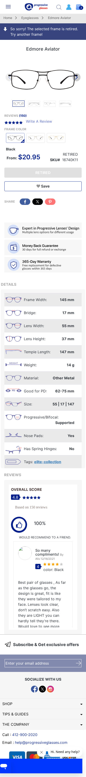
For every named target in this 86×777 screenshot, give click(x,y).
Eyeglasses (30, 18)
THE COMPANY (15, 724)
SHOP (7, 703)
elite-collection (47, 461)
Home (7, 18)
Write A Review (39, 121)
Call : (19, 734)
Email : (34, 742)
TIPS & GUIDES (15, 714)
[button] (76, 77)
